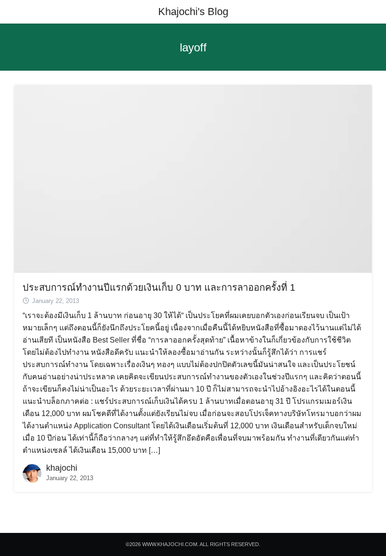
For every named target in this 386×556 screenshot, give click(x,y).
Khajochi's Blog (193, 11)
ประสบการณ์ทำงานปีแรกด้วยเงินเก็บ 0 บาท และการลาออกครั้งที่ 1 (159, 287)
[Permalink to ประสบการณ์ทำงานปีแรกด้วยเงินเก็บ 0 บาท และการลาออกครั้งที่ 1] (193, 178)
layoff (193, 47)
